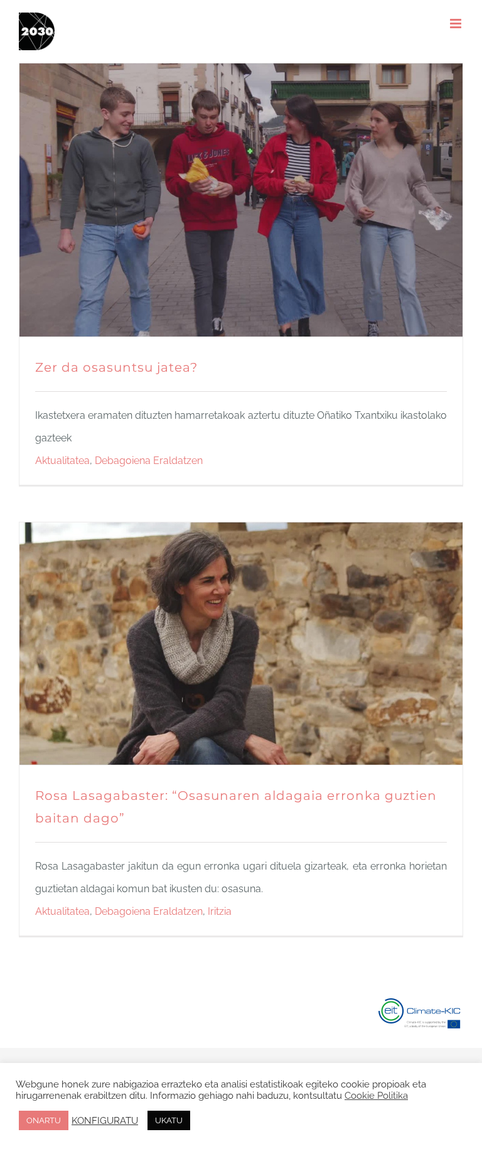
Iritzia (220, 911)
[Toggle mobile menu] (456, 23)
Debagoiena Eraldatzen (149, 461)
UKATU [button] (169, 1120)
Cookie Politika (376, 1095)
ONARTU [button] (43, 1120)
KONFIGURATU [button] (105, 1120)
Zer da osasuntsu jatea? (116, 367)
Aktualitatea (62, 461)
